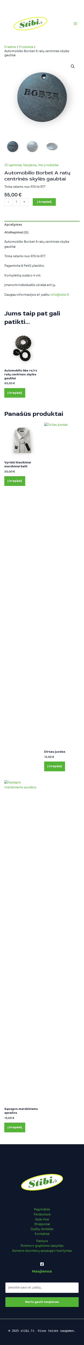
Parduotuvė (42, 1214)
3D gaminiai (13, 165)
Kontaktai (42, 1234)
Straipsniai (42, 1224)
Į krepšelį (44, 202)
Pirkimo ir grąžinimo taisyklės (42, 1246)
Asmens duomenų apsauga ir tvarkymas (42, 1251)
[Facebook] (42, 1264)
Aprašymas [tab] (13, 225)
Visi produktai (48, 165)
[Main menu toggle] (75, 23)
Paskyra (42, 1241)
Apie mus (42, 1219)
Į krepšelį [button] (15, 393)
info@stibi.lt (60, 295)
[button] (73, 66)
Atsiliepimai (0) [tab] (16, 232)
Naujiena (29, 165)
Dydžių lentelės (42, 1229)
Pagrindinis (42, 1209)
